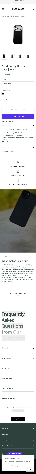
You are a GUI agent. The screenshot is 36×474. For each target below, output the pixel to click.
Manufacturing (6, 358)
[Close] (31, 458)
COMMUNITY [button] (5, 434)
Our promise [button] (6, 440)
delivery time (6, 368)
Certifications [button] (7, 445)
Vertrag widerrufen (18, 419)
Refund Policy (6, 471)
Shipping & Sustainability (10, 147)
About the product (8, 388)
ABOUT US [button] (5, 428)
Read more (5, 141)
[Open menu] (4, 9)
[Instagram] (2, 454)
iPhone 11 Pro (7, 83)
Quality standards (8, 151)
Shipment (5, 348)
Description (6, 126)
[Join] (29, 465)
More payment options (8, 121)
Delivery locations (7, 378)
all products (6, 15)
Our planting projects (8, 398)
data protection (18, 471)
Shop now (29, 3)
